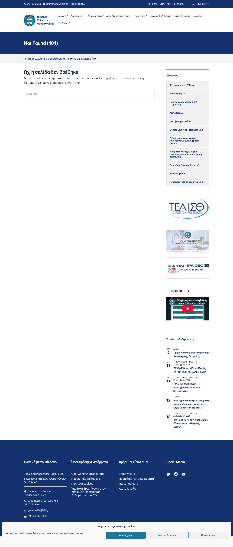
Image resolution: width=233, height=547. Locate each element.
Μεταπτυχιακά (177, 173)
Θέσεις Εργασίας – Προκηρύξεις (186, 130)
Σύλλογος (61, 16)
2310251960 (31, 504)
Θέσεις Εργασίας (182, 16)
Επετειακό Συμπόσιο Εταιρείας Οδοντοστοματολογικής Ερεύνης (190, 423)
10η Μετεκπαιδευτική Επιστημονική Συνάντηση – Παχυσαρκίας (188, 387)
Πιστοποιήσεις (128, 483)
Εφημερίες (179, 4)
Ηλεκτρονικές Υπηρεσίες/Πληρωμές (183, 103)
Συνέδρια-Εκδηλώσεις (160, 16)
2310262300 (34, 3)
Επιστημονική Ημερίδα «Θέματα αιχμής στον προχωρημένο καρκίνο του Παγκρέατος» (191, 404)
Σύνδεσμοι (63, 23)
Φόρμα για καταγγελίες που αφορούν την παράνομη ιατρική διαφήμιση (186, 154)
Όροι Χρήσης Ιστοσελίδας (87, 473)
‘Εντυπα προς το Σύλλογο (182, 85)
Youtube (207, 4)
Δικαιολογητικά (94, 16)
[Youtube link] (183, 473)
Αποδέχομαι (126, 535)
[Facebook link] (176, 473)
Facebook (199, 4)
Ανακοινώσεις (77, 16)
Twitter (203, 4)
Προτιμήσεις (208, 535)
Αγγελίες (198, 16)
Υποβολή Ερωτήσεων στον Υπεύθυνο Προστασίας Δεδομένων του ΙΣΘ (88, 492)
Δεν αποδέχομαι (167, 535)
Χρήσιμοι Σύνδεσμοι (159, 4)
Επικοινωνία (78, 4)
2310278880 (40, 515)
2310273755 (51, 500)
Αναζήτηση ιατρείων (180, 121)
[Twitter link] (168, 473)
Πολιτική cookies (82, 483)
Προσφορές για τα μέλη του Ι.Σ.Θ (186, 182)
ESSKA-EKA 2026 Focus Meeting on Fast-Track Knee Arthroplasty (189, 370)
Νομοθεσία (140, 16)
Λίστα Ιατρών (176, 113)
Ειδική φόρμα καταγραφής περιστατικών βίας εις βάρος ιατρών (184, 141)
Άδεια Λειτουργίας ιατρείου (118, 16)
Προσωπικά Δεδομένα (85, 478)
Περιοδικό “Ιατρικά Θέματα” (184, 165)
